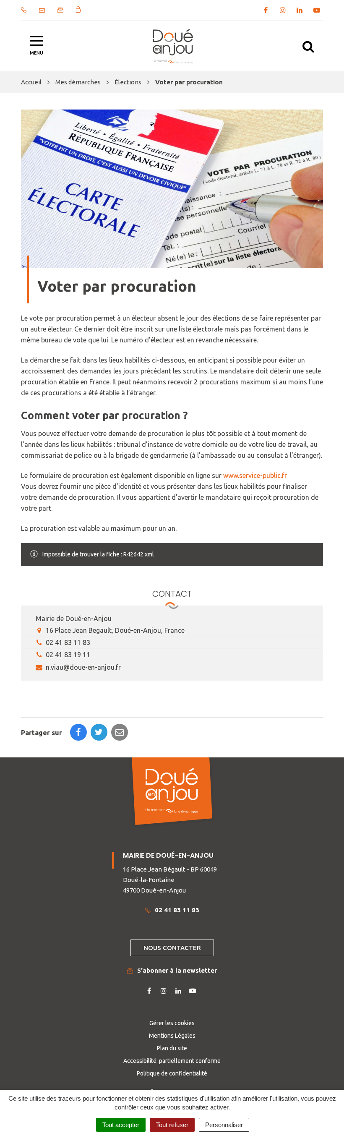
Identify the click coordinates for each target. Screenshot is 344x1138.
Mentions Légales (172, 1035)
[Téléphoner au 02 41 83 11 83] (23, 10)
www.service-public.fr (255, 475)
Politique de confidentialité (172, 1073)
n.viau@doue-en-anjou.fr (82, 667)
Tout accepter (120, 1124)
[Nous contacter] (42, 10)
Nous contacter (172, 947)
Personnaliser (224, 1124)
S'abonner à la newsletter (177, 970)
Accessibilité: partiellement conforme (172, 1060)
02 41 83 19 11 (67, 654)
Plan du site (172, 1048)
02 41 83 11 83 (67, 642)
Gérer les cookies (172, 1023)
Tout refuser (172, 1124)
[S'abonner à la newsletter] (60, 10)
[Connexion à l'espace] (78, 9)
